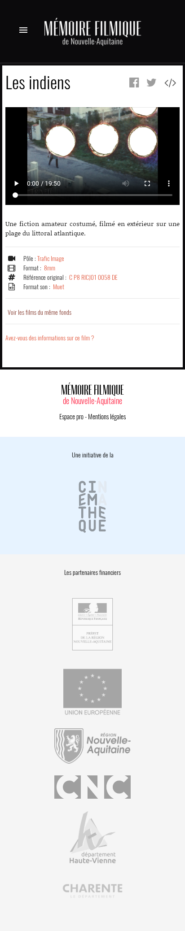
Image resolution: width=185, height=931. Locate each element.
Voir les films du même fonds (39, 312)
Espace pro (71, 416)
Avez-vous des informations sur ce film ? (49, 338)
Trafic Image (50, 258)
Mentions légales (107, 416)
